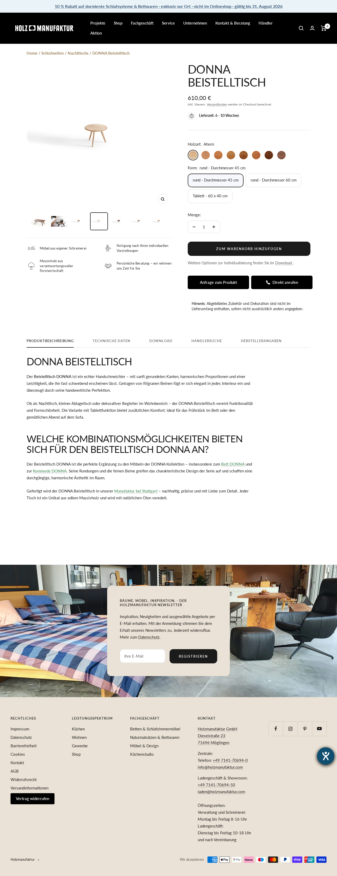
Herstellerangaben (261, 341)
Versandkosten (217, 104)
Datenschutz (149, 637)
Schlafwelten (52, 53)
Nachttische (78, 53)
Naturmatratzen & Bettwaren (154, 737)
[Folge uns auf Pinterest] (305, 728)
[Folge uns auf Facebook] (276, 728)
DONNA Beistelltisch (111, 53)
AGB (15, 771)
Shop (118, 23)
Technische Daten (111, 341)
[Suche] (301, 28)
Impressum (20, 728)
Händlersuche (206, 341)
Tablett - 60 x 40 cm (210, 195)
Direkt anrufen (285, 282)
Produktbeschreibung (50, 341)
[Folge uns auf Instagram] (290, 728)
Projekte (97, 23)
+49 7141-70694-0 (230, 760)
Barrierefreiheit (24, 745)
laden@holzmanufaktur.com (221, 791)
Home (32, 53)
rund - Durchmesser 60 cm (273, 180)
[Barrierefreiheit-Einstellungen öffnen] (325, 756)
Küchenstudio (142, 754)
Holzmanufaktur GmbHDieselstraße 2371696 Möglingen (217, 735)
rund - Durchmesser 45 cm (216, 180)
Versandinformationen (29, 788)
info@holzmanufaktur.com (220, 767)
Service (168, 23)
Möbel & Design (144, 745)
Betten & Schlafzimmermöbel (155, 728)
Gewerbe (80, 745)
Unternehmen (195, 23)
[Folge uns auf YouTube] (319, 728)
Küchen (78, 728)
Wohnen (79, 737)
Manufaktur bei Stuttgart (135, 491)
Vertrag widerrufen (32, 798)
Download (160, 341)
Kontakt (17, 762)
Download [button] (284, 263)
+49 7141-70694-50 (216, 784)
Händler (266, 23)
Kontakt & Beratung (232, 23)
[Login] (312, 28)
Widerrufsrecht (24, 779)
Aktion (96, 33)
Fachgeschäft (142, 23)
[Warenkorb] (323, 28)
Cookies (18, 754)
